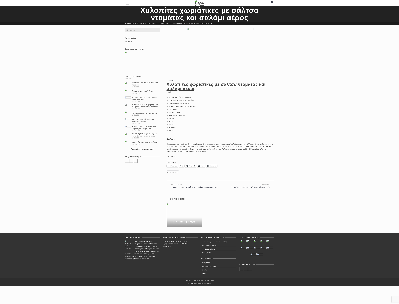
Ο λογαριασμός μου (209, 266)
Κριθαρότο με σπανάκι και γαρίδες (144, 113)
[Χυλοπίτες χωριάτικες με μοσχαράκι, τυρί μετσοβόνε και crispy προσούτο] (128, 107)
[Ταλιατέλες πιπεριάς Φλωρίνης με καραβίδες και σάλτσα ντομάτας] (128, 136)
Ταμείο (204, 273)
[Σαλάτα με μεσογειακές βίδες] (128, 92)
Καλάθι (204, 270)
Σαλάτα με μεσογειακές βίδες (142, 91)
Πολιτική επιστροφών (209, 245)
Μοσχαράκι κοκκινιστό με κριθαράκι (145, 142)
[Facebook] (127, 161)
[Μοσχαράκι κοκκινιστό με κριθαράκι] (128, 143)
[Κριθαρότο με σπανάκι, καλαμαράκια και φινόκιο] (260, 256)
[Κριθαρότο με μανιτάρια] (142, 63)
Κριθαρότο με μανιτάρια (133, 76)
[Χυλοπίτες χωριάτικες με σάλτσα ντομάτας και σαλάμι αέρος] (128, 129)
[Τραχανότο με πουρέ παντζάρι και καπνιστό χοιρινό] (128, 99)
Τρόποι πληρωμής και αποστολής (214, 242)
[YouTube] (136, 161)
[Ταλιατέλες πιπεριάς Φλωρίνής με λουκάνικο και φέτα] (128, 121)
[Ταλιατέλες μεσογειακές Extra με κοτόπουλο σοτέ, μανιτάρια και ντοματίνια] (253, 256)
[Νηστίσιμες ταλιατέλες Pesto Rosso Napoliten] (128, 85)
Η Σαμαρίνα (206, 263)
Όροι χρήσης (206, 253)
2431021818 (184, 244)
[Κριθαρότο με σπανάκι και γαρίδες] (128, 114)
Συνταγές (170, 80)
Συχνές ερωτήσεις (208, 249)
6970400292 (167, 246)
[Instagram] (131, 161)
